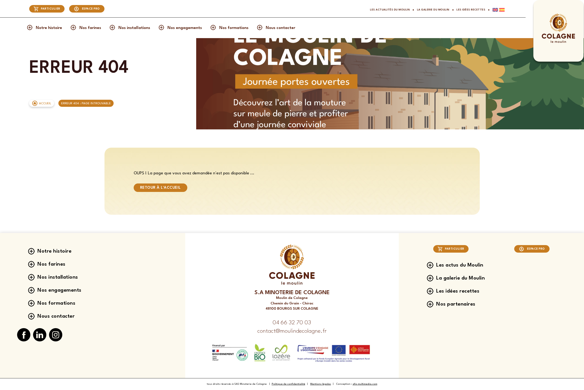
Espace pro (91, 9)
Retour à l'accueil (160, 188)
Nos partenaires (455, 304)
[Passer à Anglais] (494, 10)
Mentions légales (320, 384)
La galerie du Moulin (433, 9)
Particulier (50, 9)
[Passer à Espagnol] (501, 10)
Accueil (45, 103)
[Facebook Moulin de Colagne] (23, 335)
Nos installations (134, 28)
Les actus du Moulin (459, 265)
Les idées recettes (470, 9)
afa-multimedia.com (365, 384)
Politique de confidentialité (288, 384)
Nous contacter (280, 28)
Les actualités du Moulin (390, 9)
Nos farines (90, 28)
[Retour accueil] (558, 42)
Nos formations (233, 28)
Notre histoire (49, 28)
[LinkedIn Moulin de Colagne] (39, 335)
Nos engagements (184, 28)
